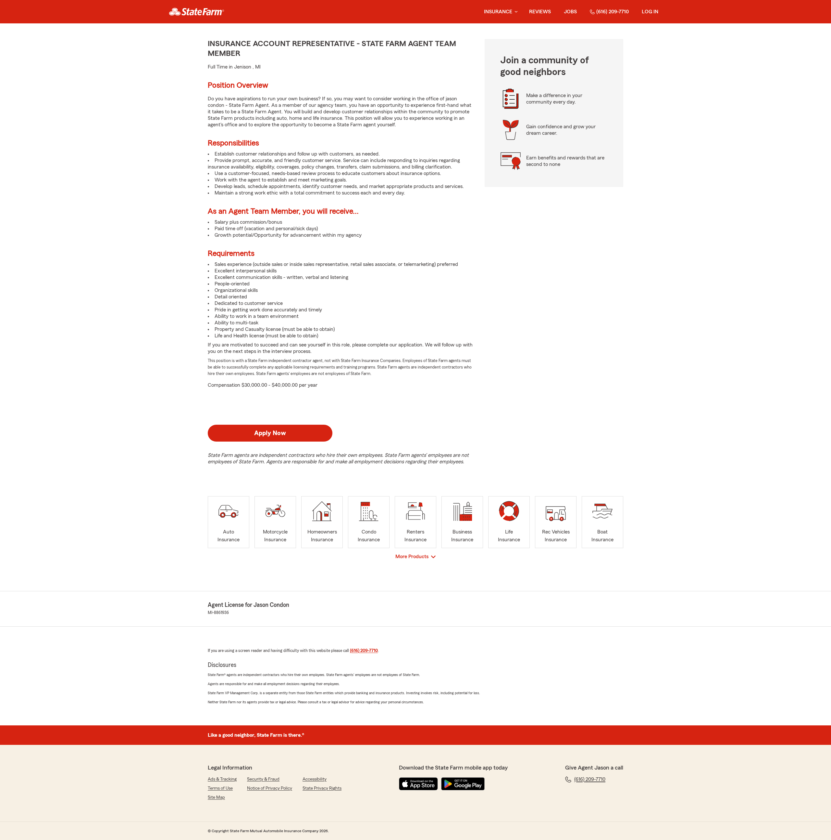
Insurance (498, 11)
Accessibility (315, 779)
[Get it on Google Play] (463, 783)
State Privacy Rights (322, 788)
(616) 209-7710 (612, 11)
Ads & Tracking (222, 779)
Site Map (216, 797)
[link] (196, 11)
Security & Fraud (263, 779)
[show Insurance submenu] (514, 12)
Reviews (540, 11)
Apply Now (270, 433)
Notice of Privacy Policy (269, 788)
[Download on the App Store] (418, 783)
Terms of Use (220, 788)
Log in (650, 11)
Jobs (570, 11)
